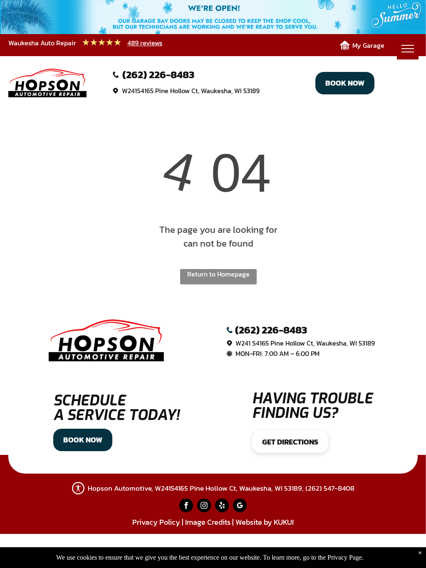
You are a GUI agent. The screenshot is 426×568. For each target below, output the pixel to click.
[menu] (408, 48)
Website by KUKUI (264, 522)
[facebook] (186, 506)
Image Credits (207, 522)
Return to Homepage (218, 274)
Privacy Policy (156, 522)
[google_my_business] (240, 506)
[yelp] (222, 506)
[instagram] (204, 506)
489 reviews (144, 43)
